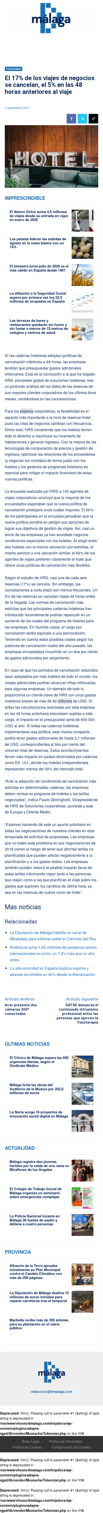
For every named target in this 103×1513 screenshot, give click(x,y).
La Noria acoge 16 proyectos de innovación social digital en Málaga (39, 1114)
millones (65, 701)
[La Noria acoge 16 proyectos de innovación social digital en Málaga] (82, 1121)
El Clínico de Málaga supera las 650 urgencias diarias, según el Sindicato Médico (39, 1061)
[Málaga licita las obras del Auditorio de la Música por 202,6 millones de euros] (82, 1094)
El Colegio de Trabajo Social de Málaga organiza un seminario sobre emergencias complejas (36, 1192)
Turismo (13, 69)
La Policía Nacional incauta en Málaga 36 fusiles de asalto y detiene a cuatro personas (35, 1220)
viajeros (26, 411)
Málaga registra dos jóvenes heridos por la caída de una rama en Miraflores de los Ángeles (39, 1165)
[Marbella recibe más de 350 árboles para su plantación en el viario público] (82, 1329)
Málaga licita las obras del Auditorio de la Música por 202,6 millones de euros (36, 1088)
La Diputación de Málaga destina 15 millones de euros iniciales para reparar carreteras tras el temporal (39, 1296)
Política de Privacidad (65, 1441)
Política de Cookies (27, 1447)
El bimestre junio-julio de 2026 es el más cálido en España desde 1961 (39, 268)
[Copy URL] (93, 118)
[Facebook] (71, 118)
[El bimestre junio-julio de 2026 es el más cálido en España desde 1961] (82, 275)
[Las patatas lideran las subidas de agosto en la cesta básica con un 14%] (82, 248)
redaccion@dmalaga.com (51, 1391)
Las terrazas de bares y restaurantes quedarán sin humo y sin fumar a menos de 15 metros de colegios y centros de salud (39, 326)
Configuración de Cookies (71, 1447)
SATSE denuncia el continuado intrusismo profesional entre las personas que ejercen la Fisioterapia (77, 1014)
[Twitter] (82, 118)
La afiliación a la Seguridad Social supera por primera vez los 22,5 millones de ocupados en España (38, 297)
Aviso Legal (30, 1441)
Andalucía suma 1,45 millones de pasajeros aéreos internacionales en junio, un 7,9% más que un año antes (53, 953)
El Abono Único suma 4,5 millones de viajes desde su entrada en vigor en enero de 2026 (39, 215)
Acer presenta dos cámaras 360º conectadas (21, 1009)
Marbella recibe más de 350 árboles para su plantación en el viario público (39, 1324)
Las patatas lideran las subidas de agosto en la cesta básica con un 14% (38, 242)
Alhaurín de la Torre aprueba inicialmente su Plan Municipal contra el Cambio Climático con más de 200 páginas (36, 1271)
